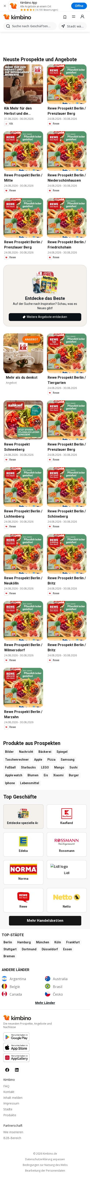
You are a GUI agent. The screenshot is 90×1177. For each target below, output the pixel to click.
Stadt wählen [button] (76, 26)
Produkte (9, 1115)
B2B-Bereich (12, 1138)
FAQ (6, 1086)
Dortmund (29, 949)
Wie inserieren (13, 1132)
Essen (67, 949)
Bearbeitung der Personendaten (45, 1170)
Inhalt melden (12, 1098)
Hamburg (24, 942)
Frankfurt (73, 942)
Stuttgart (10, 949)
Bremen (9, 956)
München (42, 942)
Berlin (7, 942)
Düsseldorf (50, 949)
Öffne (79, 6)
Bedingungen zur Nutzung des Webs (45, 1165)
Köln (57, 942)
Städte (7, 1109)
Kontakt (8, 1092)
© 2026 (45, 1153)
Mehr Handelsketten (45, 920)
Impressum (11, 1103)
